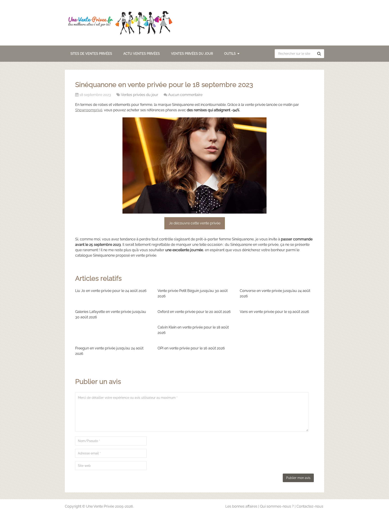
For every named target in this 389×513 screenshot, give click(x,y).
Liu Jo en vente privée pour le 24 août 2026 (111, 291)
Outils (230, 53)
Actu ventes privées (141, 53)
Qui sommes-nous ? (277, 506)
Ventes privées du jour (192, 53)
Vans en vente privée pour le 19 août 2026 (274, 312)
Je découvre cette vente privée (194, 223)
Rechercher (319, 53)
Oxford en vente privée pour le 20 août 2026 (194, 312)
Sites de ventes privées (91, 53)
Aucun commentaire (185, 95)
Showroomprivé (88, 110)
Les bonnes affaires (241, 506)
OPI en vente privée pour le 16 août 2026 (191, 348)
